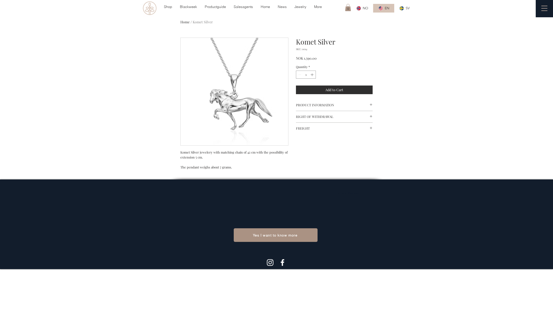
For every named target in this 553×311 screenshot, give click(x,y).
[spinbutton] (306, 74)
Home (185, 22)
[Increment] (312, 74)
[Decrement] (299, 74)
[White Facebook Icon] (282, 262)
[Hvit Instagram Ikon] (270, 262)
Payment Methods (347, 193)
